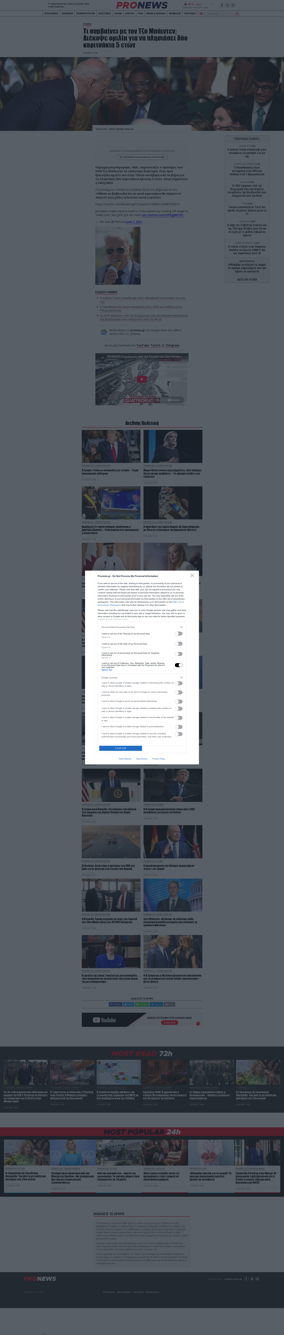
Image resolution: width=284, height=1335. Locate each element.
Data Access (142, 759)
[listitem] (142, 627)
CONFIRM (120, 748)
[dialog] (142, 667)
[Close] (193, 576)
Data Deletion (125, 759)
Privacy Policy (158, 759)
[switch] (179, 634)
